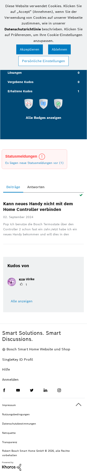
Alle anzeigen (22, 301)
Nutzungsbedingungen (16, 414)
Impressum (9, 405)
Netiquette (9, 432)
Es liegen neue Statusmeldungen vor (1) (34, 163)
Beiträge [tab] (13, 187)
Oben (78, 404)
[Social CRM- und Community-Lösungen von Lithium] (11, 466)
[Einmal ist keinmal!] (43, 103)
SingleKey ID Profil (17, 359)
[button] (29, 49)
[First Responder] (28, 103)
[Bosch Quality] (58, 103)
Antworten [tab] (36, 187)
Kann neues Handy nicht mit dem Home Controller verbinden (38, 206)
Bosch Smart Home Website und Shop (38, 349)
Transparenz (9, 442)
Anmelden (10, 379)
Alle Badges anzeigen (43, 117)
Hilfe (6, 369)
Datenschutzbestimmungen (19, 423)
